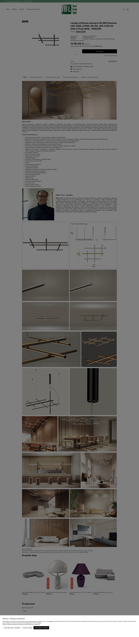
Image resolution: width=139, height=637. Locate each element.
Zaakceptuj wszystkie (41, 628)
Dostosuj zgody (27, 628)
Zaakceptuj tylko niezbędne (12, 628)
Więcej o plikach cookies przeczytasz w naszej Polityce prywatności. (21, 624)
